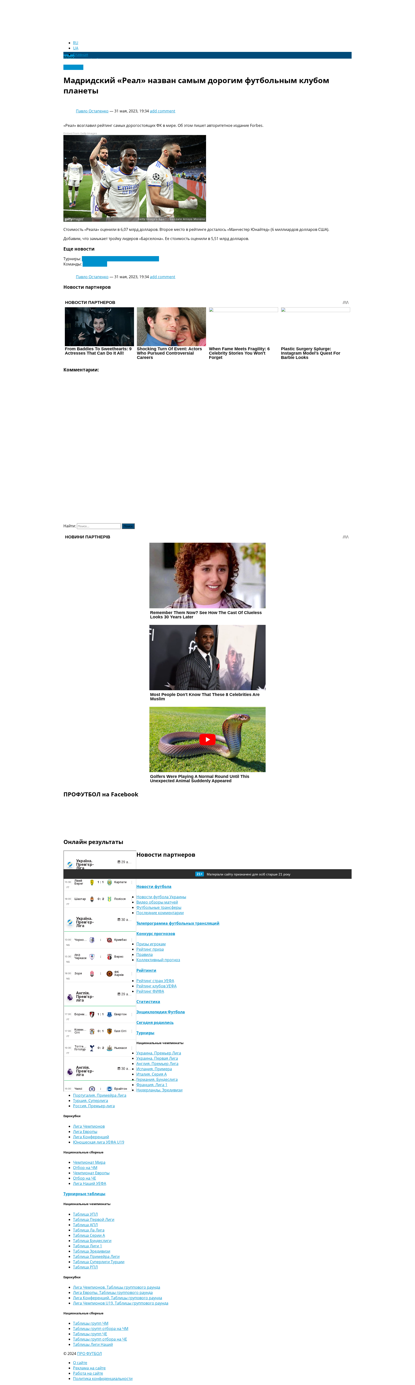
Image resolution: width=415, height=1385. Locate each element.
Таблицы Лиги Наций (93, 1344)
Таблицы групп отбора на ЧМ (100, 1328)
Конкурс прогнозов (155, 933)
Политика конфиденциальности (103, 1378)
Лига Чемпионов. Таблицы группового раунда (116, 1287)
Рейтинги (146, 970)
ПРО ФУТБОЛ (89, 1353)
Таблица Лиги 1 (87, 1246)
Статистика (148, 1001)
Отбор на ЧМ (85, 1167)
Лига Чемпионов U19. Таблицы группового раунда (120, 1303)
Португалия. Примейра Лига (99, 1095)
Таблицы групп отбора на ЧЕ (100, 1339)
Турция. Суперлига (90, 1100)
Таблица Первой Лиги (93, 1219)
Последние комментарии (160, 912)
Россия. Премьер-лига (94, 1105)
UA (75, 48)
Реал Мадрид (95, 264)
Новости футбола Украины (161, 896)
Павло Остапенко (92, 111)
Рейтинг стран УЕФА (155, 980)
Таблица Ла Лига (88, 1230)
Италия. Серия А (151, 1074)
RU (75, 42)
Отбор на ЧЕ (84, 1178)
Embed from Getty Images (80, 133)
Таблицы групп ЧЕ (90, 1333)
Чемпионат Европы (91, 1173)
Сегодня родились (155, 1022)
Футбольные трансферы (158, 907)
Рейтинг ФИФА (150, 991)
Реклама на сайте (89, 1368)
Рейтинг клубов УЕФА (156, 986)
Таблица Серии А (89, 1235)
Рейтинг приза (150, 949)
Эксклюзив (73, 67)
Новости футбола (153, 886)
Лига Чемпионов (89, 1126)
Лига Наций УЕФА (89, 1183)
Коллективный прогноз (158, 959)
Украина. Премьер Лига (158, 1053)
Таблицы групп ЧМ (90, 1323)
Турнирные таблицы (84, 1193)
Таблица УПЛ (85, 1214)
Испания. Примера (154, 1068)
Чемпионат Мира (89, 1162)
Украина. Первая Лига (157, 1058)
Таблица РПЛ (85, 1267)
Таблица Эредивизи (91, 1251)
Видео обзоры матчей (157, 902)
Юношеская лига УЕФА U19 (98, 1142)
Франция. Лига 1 (151, 1084)
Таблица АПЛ (85, 1224)
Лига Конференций (91, 1136)
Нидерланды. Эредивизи (159, 1090)
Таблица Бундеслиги (92, 1240)
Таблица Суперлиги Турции (98, 1261)
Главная (80, 54)
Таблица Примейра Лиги (96, 1256)
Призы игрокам (151, 944)
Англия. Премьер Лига (157, 1063)
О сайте (80, 1362)
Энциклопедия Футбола (160, 1012)
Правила (144, 954)
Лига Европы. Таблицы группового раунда (113, 1292)
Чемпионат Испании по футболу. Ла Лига (120, 258)
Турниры (145, 1032)
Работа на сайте (88, 1373)
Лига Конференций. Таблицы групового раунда (117, 1297)
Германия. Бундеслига (157, 1079)
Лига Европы (85, 1131)
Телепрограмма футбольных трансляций (178, 923)
